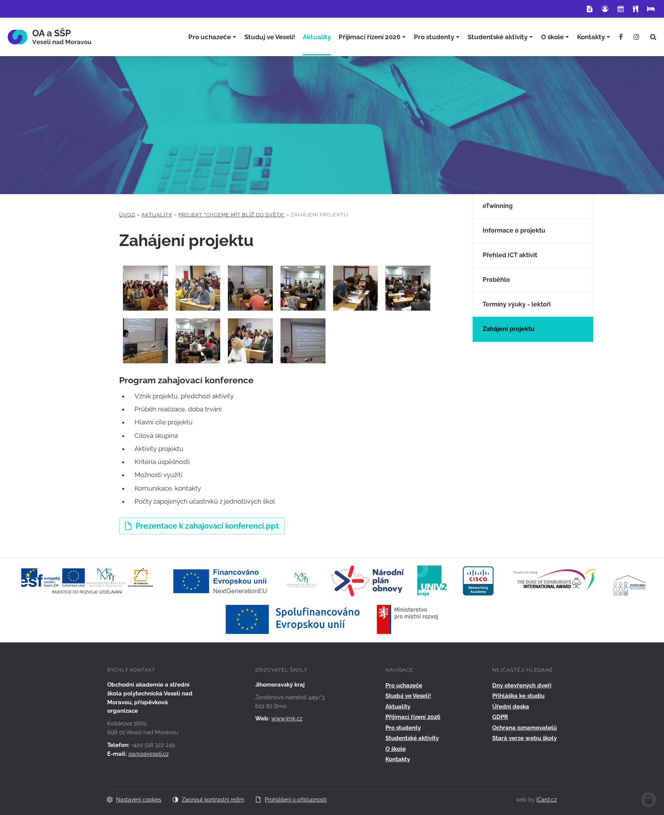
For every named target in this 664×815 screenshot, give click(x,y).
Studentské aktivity (412, 738)
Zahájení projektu (509, 329)
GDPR (500, 717)
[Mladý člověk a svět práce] (87, 580)
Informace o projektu (514, 230)
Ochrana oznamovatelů (524, 727)
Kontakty (397, 759)
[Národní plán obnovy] (367, 580)
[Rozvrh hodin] (620, 9)
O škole (395, 748)
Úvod (127, 215)
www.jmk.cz (286, 718)
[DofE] (554, 580)
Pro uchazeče (403, 685)
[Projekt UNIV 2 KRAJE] (432, 580)
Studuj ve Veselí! (408, 695)
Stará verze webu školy (524, 738)
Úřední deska (510, 706)
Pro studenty (403, 727)
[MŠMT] (302, 580)
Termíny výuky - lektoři (517, 304)
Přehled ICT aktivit (510, 255)
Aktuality (156, 215)
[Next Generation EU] (222, 580)
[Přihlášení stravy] (635, 9)
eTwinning (498, 206)
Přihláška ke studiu (518, 695)
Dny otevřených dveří (521, 685)
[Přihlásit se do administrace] (648, 799)
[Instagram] (636, 37)
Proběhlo (496, 279)
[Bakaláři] (605, 9)
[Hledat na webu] (653, 37)
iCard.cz (546, 800)
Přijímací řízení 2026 (412, 717)
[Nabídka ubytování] (650, 9)
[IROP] (332, 619)
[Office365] (590, 9)
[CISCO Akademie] (478, 580)
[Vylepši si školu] (630, 580)
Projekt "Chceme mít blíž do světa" (231, 215)
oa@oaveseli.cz (148, 753)
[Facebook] (620, 37)
